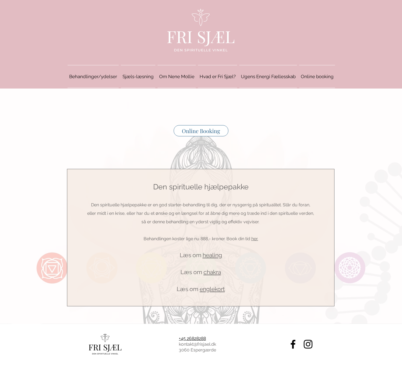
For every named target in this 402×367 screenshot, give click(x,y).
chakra (212, 272)
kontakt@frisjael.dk (197, 344)
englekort (212, 289)
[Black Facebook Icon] (293, 344)
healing (212, 255)
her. (254, 238)
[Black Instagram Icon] (308, 344)
